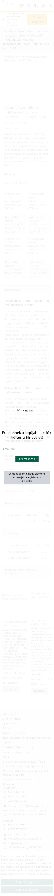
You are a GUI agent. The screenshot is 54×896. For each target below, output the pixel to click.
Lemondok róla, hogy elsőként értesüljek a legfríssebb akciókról (27, 477)
